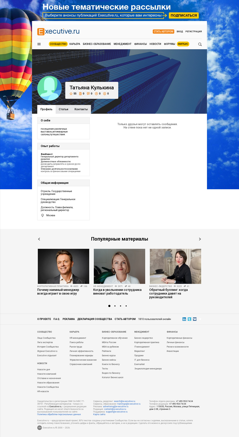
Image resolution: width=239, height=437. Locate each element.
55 (75, 93)
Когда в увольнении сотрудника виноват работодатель (117, 291)
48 (129, 286)
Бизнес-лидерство (160, 286)
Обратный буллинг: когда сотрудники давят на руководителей (168, 293)
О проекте (44, 319)
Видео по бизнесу (111, 373)
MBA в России (109, 342)
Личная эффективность (81, 351)
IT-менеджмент (142, 347)
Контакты (81, 109)
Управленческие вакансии (83, 360)
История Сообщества (48, 347)
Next (200, 239)
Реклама (69, 319)
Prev (39, 239)
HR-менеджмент (103, 286)
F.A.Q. (57, 319)
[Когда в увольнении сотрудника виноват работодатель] (119, 266)
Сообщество (58, 44)
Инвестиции (173, 351)
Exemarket (139, 364)
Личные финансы (175, 342)
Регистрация (193, 31)
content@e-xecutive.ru (115, 409)
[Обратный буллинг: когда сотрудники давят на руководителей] (175, 266)
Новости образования (48, 382)
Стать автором (163, 31)
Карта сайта (99, 414)
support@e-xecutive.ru (117, 412)
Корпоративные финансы (179, 338)
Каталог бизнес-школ (112, 377)
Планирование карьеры (81, 355)
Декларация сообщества (94, 319)
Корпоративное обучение (115, 338)
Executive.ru (55, 406)
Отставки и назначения (49, 378)
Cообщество (44, 332)
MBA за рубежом (110, 347)
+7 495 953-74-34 (184, 401)
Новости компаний (46, 374)
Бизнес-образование (97, 44)
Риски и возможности (178, 347)
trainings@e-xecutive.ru (128, 404)
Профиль (46, 109)
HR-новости (43, 391)
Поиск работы (76, 342)
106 (85, 286)
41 (188, 286)
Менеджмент (122, 44)
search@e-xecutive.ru (124, 401)
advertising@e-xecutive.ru (115, 406)
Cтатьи (63, 109)
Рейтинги (106, 351)
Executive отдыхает (47, 355)
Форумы (169, 44)
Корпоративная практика (53, 286)
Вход (180, 31)
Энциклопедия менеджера (148, 368)
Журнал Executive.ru (47, 351)
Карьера (74, 44)
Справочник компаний (81, 364)
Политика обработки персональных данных (59, 414)
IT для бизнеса (141, 360)
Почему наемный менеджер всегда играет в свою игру (58, 291)
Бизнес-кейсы (109, 360)
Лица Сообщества (46, 338)
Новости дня (43, 369)
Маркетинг (139, 351)
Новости (155, 44)
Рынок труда (76, 347)
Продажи (138, 355)
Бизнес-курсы (109, 355)
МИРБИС (183, 44)
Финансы (140, 44)
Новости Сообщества (48, 387)
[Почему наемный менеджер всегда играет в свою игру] (63, 266)
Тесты (105, 368)
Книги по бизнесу (111, 364)
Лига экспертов (45, 342)
